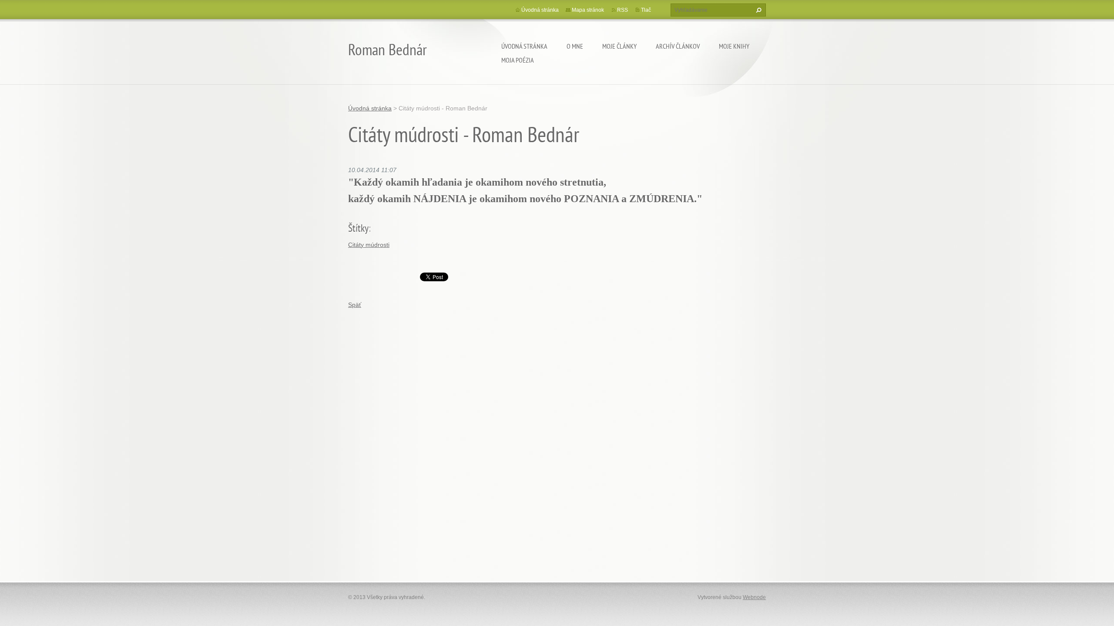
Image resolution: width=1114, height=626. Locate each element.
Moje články (619, 46)
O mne (575, 46)
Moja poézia (517, 60)
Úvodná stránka (524, 46)
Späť (354, 304)
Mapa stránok (588, 10)
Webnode (754, 597)
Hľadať (757, 10)
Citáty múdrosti (368, 244)
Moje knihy (734, 46)
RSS (622, 10)
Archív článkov (678, 46)
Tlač (646, 10)
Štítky (358, 228)
